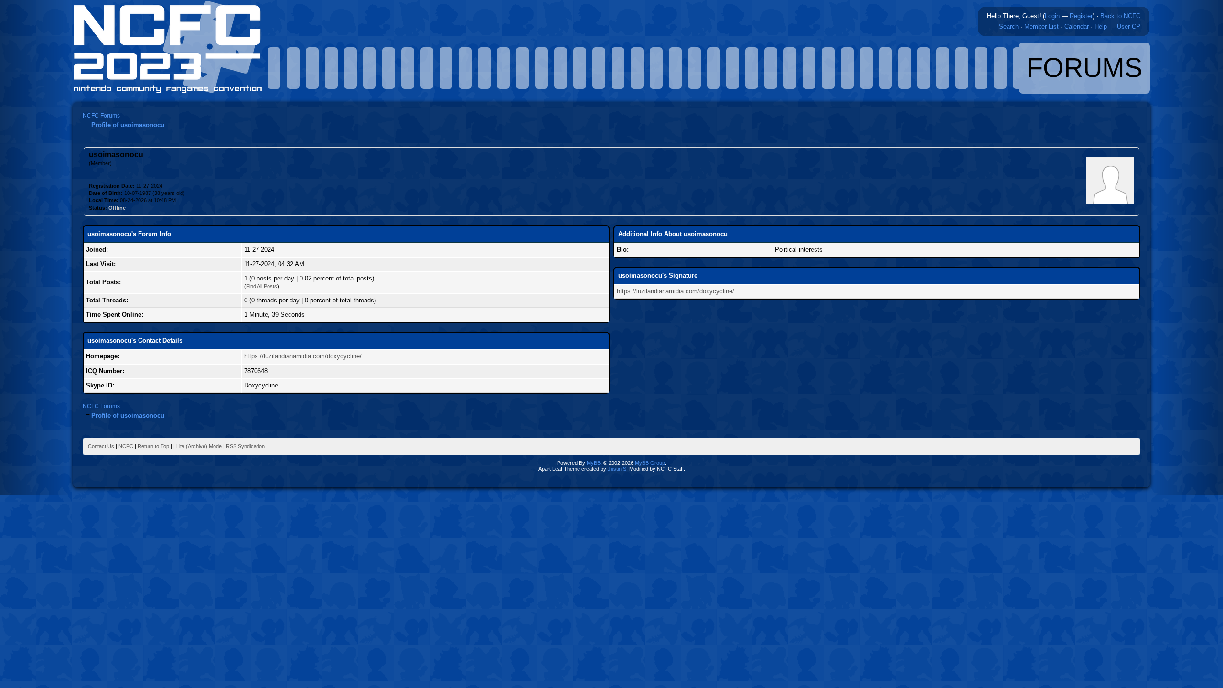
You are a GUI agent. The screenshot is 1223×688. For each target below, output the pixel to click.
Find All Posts (261, 286)
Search (1009, 26)
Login (1052, 16)
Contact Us (101, 446)
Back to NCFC (1120, 16)
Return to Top (153, 446)
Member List (1041, 26)
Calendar (1076, 26)
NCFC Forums (101, 115)
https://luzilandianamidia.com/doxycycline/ (303, 356)
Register (1081, 16)
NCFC (125, 446)
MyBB (594, 463)
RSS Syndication (245, 446)
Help (1100, 26)
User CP (1128, 26)
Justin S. (618, 469)
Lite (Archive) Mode (199, 446)
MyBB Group (650, 463)
